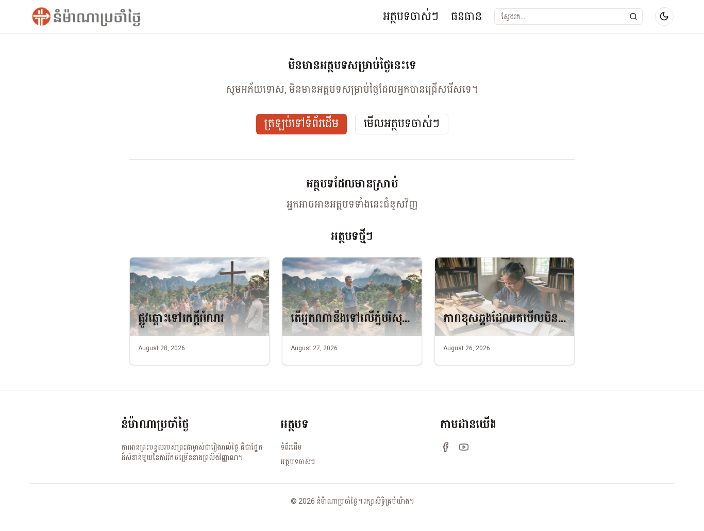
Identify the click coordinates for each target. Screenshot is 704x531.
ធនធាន (466, 16)
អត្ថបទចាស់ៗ (411, 16)
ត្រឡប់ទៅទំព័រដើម (301, 123)
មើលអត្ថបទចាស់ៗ (402, 123)
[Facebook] (445, 447)
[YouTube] (464, 447)
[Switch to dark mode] (664, 16)
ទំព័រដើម (291, 447)
